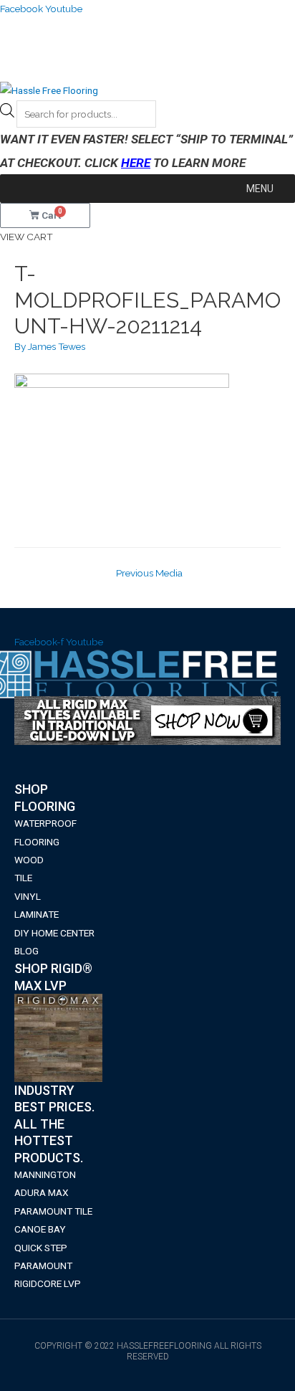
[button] (260, 188)
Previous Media (149, 573)
